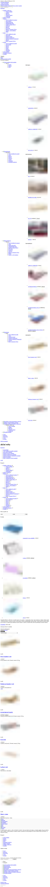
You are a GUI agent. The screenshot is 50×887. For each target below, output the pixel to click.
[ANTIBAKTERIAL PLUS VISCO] (38, 328)
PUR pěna (8, 28)
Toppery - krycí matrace (11, 485)
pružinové (8, 25)
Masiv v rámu (31, 378)
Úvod (4, 851)
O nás (4, 854)
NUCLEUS (30, 150)
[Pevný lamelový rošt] (38, 356)
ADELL (30, 87)
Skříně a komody (6, 17)
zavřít (2, 460)
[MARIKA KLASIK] (38, 196)
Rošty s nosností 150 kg (11, 41)
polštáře (7, 12)
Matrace (4, 18)
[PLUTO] (38, 217)
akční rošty (8, 35)
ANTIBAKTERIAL (32, 286)
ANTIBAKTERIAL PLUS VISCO (35, 329)
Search (2, 56)
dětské (7, 31)
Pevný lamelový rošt (32, 357)
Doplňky (5, 54)
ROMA (29, 239)
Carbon (24, 558)
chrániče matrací (9, 15)
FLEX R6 (30, 420)
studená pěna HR (9, 22)
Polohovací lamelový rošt (33, 399)
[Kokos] (13, 597)
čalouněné (8, 50)
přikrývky (8, 14)
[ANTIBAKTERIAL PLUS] (38, 306)
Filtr (26, 514)
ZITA (24, 617)
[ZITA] (13, 617)
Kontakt (4, 855)
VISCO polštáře (9, 11)
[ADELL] (38, 86)
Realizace (5, 852)
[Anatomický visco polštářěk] (13, 538)
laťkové (7, 40)
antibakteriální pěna (10, 23)
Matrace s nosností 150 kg (11, 29)
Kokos (24, 597)
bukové (7, 45)
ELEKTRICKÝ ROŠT (7, 712)
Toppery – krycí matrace (11, 30)
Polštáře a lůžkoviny (7, 10)
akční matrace (8, 21)
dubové (7, 47)
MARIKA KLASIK (32, 197)
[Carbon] (13, 558)
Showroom (5, 853)
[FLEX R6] (38, 419)
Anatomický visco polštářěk (29, 538)
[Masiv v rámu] (38, 377)
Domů (2, 624)
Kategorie (3, 8)
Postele (4, 42)
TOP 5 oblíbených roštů (11, 34)
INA (29, 176)
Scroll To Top (3, 882)
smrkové (7, 49)
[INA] (38, 175)
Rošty (4, 33)
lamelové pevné (9, 36)
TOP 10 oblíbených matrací (11, 20)
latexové (7, 27)
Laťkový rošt (4, 767)
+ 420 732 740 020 (4, 3)
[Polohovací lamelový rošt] (38, 398)
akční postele (8, 44)
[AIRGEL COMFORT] (38, 128)
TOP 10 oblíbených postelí (11, 43)
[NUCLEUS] (38, 149)
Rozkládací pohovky (7, 53)
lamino (7, 48)
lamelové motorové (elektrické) (12, 38)
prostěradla (8, 16)
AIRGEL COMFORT (33, 129)
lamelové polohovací (10, 37)
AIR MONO (31, 108)
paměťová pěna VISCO (11, 24)
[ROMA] (38, 238)
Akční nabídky (6, 51)
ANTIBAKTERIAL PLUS (34, 307)
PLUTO (30, 218)
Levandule (25, 578)
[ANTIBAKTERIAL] (38, 285)
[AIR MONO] (38, 107)
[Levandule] (13, 578)
